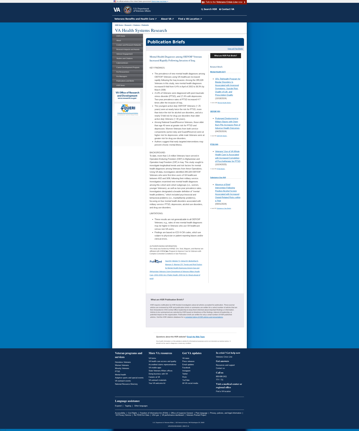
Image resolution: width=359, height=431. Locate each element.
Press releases (188, 361)
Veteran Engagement (124, 54)
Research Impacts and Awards (128, 50)
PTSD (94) (214, 144)
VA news (185, 358)
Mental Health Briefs (224, 102)
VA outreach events (123, 381)
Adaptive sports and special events (129, 378)
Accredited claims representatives (162, 364)
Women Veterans (122, 365)
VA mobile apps (155, 368)
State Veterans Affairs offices (160, 371)
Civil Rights (132, 413)
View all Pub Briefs (235, 49)
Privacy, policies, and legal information (225, 413)
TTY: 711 (219, 380)
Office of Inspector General (182, 413)
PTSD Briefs (221, 169)
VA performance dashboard (173, 415)
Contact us (220, 368)
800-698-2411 (221, 376)
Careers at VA (154, 377)
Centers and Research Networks (128, 45)
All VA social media (190, 383)
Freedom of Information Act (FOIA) (154, 413)
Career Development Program (127, 67)
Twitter (185, 374)
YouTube (185, 380)
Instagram (186, 371)
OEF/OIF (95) (215, 111)
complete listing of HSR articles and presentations (204, 317)
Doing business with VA (158, 374)
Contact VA (227, 9)
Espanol (118, 406)
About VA (166, 19)
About (118, 41)
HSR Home (119, 25)
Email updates (188, 364)
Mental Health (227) (218, 72)
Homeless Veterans (123, 362)
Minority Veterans (122, 368)
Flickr (184, 377)
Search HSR (210, 9)
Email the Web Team (196, 337)
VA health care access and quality (162, 361)
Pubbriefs (145, 25)
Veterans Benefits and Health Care (134, 19)
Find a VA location (223, 391)
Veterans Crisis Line (224, 357)
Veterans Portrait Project (196, 415)
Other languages (141, 406)
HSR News (120, 85)
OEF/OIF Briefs (222, 136)
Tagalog (127, 406)
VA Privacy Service (123, 415)
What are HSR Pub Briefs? (225, 56)
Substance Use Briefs (224, 208)
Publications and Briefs (125, 81)
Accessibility (120, 413)
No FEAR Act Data (141, 415)
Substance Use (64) (218, 178)
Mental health (120, 375)
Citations (136, 25)
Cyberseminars (122, 63)
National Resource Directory (126, 384)
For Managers (121, 76)
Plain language (201, 413)
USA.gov (155, 415)
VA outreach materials (157, 380)
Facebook (186, 368)
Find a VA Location (189, 19)
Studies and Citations (124, 59)
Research (128, 25)
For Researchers (122, 72)
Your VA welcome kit (157, 383)
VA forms (152, 358)
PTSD (117, 371)
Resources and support (225, 365)
